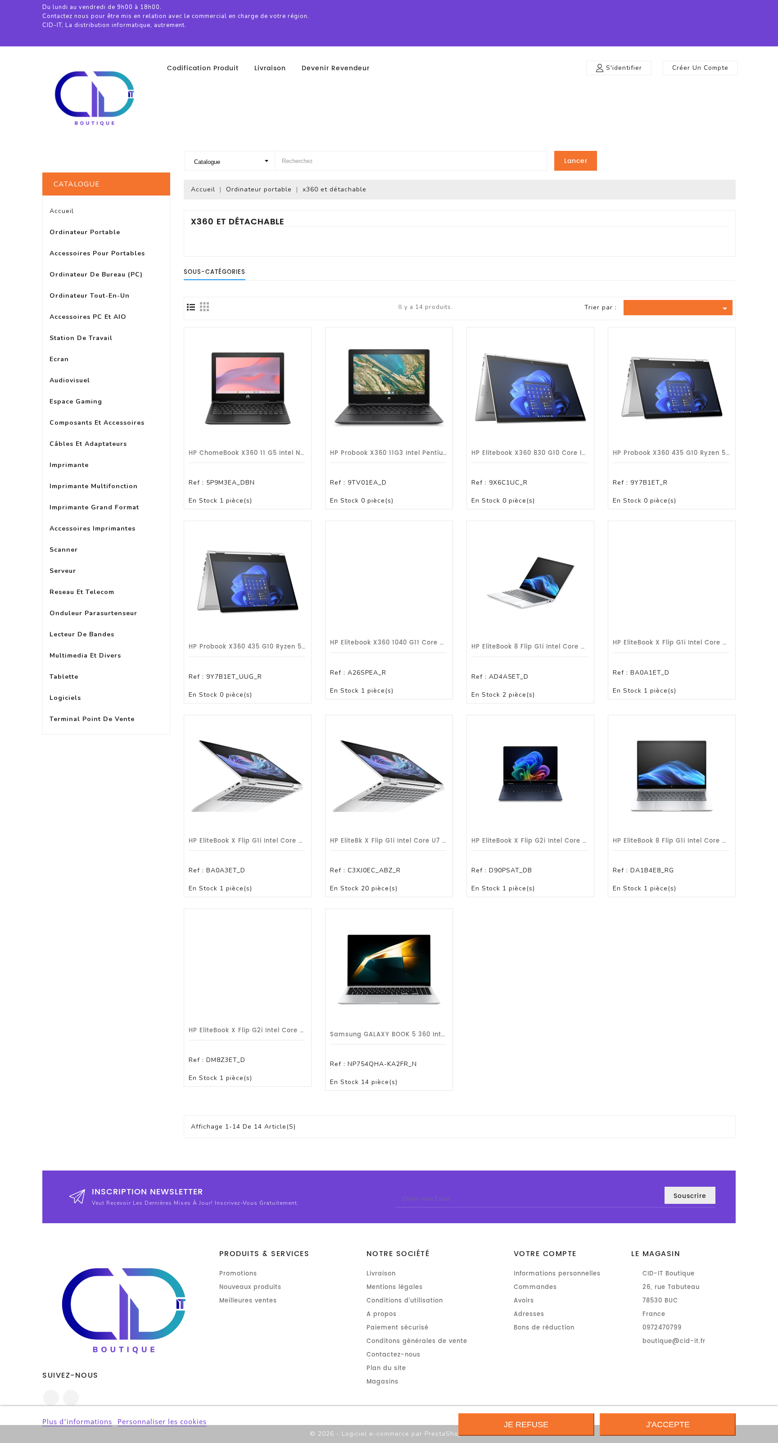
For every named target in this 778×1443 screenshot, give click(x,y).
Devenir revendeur (336, 68)
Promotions (238, 1274)
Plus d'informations (77, 1421)
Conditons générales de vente (416, 1341)
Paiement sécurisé (397, 1328)
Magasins (382, 1382)
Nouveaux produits (250, 1287)
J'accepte (668, 1424)
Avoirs (524, 1301)
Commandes (535, 1287)
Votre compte (545, 1254)
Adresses (529, 1314)
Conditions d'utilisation (404, 1301)
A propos (381, 1314)
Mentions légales (394, 1287)
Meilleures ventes (248, 1301)
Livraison (270, 68)
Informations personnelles (557, 1274)
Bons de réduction (544, 1328)
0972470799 (662, 1328)
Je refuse (526, 1424)
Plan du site (386, 1368)
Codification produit (203, 68)
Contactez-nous (393, 1355)
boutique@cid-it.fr (674, 1341)
